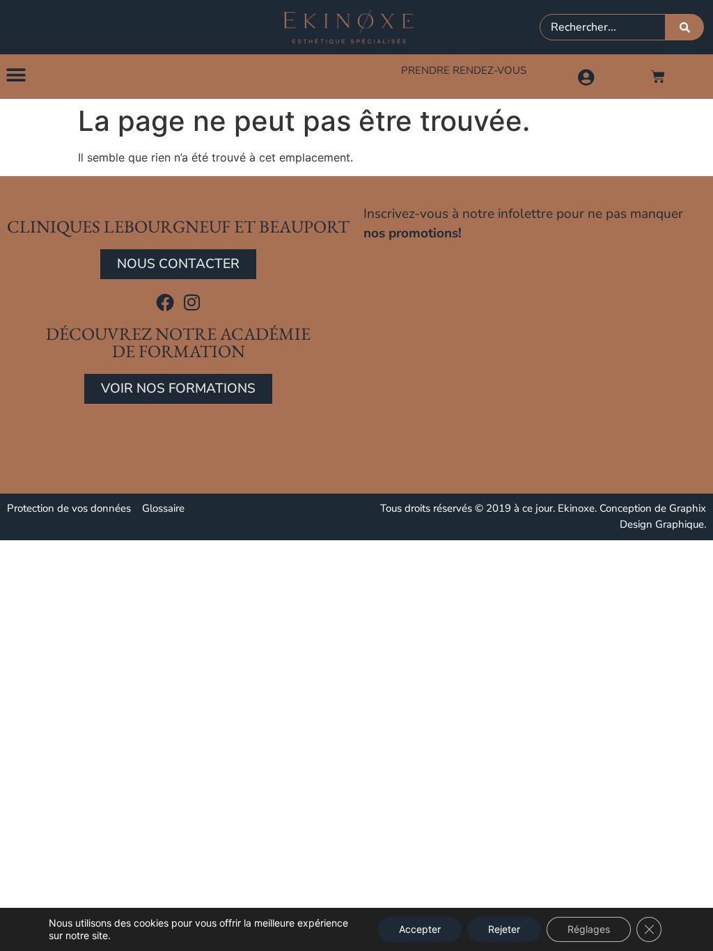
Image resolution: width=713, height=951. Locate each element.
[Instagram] (192, 302)
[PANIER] (658, 76)
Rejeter (504, 929)
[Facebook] (165, 302)
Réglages (588, 929)
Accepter (420, 929)
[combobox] (603, 27)
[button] (15, 75)
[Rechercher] (685, 27)
